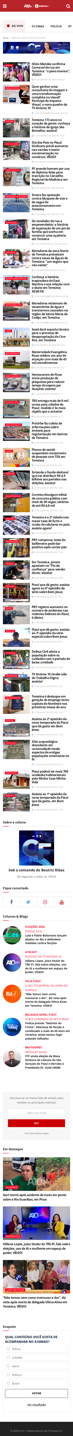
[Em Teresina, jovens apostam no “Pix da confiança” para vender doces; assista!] (16, 570)
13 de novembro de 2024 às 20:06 (50, 296)
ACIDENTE (12, 1187)
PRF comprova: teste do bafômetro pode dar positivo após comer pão (49, 543)
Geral (14, 1366)
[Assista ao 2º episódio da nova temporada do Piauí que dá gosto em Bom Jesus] (16, 727)
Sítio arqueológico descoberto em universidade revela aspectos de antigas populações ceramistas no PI (50, 750)
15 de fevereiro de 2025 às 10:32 (50, 243)
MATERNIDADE (12, 353)
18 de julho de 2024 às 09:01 (48, 641)
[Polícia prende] (12, 1026)
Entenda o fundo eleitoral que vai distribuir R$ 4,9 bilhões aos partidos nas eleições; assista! (50, 477)
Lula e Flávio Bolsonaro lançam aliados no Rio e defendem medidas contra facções (46, 939)
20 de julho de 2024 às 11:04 (48, 552)
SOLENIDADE (11, 676)
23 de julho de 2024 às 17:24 (48, 510)
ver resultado (36, 1404)
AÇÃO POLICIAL (12, 170)
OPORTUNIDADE (13, 496)
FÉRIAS (9, 608)
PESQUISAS (11, 743)
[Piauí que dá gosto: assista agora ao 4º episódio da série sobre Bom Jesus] (16, 592)
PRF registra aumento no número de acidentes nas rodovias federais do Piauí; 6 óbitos (50, 612)
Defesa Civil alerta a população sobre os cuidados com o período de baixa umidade (51, 656)
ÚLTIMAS (38, 26)
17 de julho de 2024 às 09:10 (48, 764)
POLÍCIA (56, 26)
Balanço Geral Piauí (40, 1014)
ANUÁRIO (10, 519)
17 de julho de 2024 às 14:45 (48, 712)
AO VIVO (17, 26)
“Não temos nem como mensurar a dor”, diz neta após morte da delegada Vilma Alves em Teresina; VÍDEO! (46, 999)
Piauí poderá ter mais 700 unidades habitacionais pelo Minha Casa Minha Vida (50, 776)
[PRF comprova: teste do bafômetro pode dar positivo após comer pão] (16, 547)
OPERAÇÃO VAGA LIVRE (16, 196)
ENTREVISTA (13, 1236)
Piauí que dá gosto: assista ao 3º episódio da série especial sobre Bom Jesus (51, 633)
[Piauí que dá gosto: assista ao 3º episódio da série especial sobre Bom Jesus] (16, 637)
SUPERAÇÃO (11, 222)
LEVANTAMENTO (13, 698)
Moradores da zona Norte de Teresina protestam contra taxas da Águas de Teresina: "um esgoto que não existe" (50, 258)
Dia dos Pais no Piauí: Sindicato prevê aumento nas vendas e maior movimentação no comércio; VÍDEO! (50, 149)
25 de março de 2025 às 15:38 (48, 188)
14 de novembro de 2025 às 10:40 (50, 113)
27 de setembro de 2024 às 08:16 (50, 322)
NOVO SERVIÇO (12, 376)
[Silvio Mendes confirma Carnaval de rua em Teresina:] (16, 71)
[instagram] (45, 901)
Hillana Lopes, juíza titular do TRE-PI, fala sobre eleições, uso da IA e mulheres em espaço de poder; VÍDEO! (46, 966)
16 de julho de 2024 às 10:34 (48, 809)
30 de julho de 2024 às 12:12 (48, 416)
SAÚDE (9, 451)
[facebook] (11, 901)
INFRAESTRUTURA (13, 305)
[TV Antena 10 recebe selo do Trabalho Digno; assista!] (16, 682)
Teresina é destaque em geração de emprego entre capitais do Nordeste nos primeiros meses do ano (50, 701)
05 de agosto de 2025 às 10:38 (49, 161)
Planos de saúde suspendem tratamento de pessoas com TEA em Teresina (49, 454)
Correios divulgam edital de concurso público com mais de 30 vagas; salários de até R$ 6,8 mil (50, 500)
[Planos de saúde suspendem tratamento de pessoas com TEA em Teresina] (16, 457)
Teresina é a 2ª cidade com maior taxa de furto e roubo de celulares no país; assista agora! (51, 522)
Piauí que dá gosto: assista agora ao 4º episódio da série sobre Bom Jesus (51, 588)
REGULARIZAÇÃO (13, 425)
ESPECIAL (10, 586)
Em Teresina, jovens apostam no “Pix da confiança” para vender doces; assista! (48, 567)
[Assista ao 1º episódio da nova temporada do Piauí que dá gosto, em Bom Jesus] (16, 802)
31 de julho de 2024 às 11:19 (48, 394)
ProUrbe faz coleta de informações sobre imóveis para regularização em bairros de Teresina (50, 430)
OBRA (8, 331)
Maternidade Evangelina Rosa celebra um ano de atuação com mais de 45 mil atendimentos (49, 357)
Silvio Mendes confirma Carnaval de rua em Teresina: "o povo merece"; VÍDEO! (51, 69)
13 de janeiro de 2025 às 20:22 (49, 270)
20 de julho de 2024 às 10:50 (48, 578)
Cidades (16, 1357)
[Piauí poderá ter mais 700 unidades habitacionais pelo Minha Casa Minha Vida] (16, 779)
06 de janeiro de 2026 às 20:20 (49, 79)
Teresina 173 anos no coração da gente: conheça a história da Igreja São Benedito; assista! (51, 125)
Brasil (14, 1383)
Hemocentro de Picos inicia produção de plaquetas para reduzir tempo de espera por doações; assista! (48, 381)
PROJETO (10, 563)
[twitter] (28, 901)
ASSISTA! (9, 121)
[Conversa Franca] (36, 47)
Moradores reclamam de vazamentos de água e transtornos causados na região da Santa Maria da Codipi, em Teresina (50, 310)
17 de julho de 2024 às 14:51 (48, 686)
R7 (70, 26)
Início (6, 37)
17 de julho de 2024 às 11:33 (48, 734)
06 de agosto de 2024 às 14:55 (49, 345)
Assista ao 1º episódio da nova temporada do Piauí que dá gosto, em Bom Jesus (50, 799)
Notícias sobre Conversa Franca (29, 37)
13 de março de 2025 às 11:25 (48, 214)
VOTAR (36, 1393)
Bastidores (33, 1047)
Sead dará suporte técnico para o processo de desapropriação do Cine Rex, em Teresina (50, 334)
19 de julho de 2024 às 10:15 (48, 622)
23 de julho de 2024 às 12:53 (48, 533)
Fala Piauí (33, 981)
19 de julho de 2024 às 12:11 (48, 596)
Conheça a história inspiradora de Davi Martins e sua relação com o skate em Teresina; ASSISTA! (50, 284)
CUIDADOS (10, 653)
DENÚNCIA (10, 252)
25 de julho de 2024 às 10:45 (48, 487)
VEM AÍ (9, 65)
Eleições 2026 (35, 926)
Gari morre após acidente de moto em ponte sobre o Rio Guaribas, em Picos (34, 1197)
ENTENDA (10, 474)
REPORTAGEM (12, 541)
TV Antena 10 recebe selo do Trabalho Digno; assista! (49, 678)
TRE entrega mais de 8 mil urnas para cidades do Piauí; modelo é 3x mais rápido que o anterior (50, 406)
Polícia (15, 1349)
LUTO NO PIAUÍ (15, 1289)
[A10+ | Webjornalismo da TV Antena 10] (36, 6)
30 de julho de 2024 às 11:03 (48, 442)
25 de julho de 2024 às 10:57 (48, 465)
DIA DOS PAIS (12, 144)
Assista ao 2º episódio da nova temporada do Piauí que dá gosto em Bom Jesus (50, 724)
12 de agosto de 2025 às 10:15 (49, 135)
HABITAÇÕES (11, 773)
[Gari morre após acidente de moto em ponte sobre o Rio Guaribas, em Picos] (36, 1174)
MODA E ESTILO (12, 88)
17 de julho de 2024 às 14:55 (48, 667)
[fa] (61, 901)
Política (15, 1375)
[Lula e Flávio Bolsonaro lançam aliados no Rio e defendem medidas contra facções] (12, 935)
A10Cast (31, 952)
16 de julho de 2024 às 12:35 (48, 787)
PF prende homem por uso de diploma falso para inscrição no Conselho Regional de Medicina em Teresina (50, 175)
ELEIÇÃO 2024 (12, 402)
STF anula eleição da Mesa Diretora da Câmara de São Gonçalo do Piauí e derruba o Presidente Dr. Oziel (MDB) (44, 1061)
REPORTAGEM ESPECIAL (16, 278)
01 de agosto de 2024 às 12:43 (49, 367)
